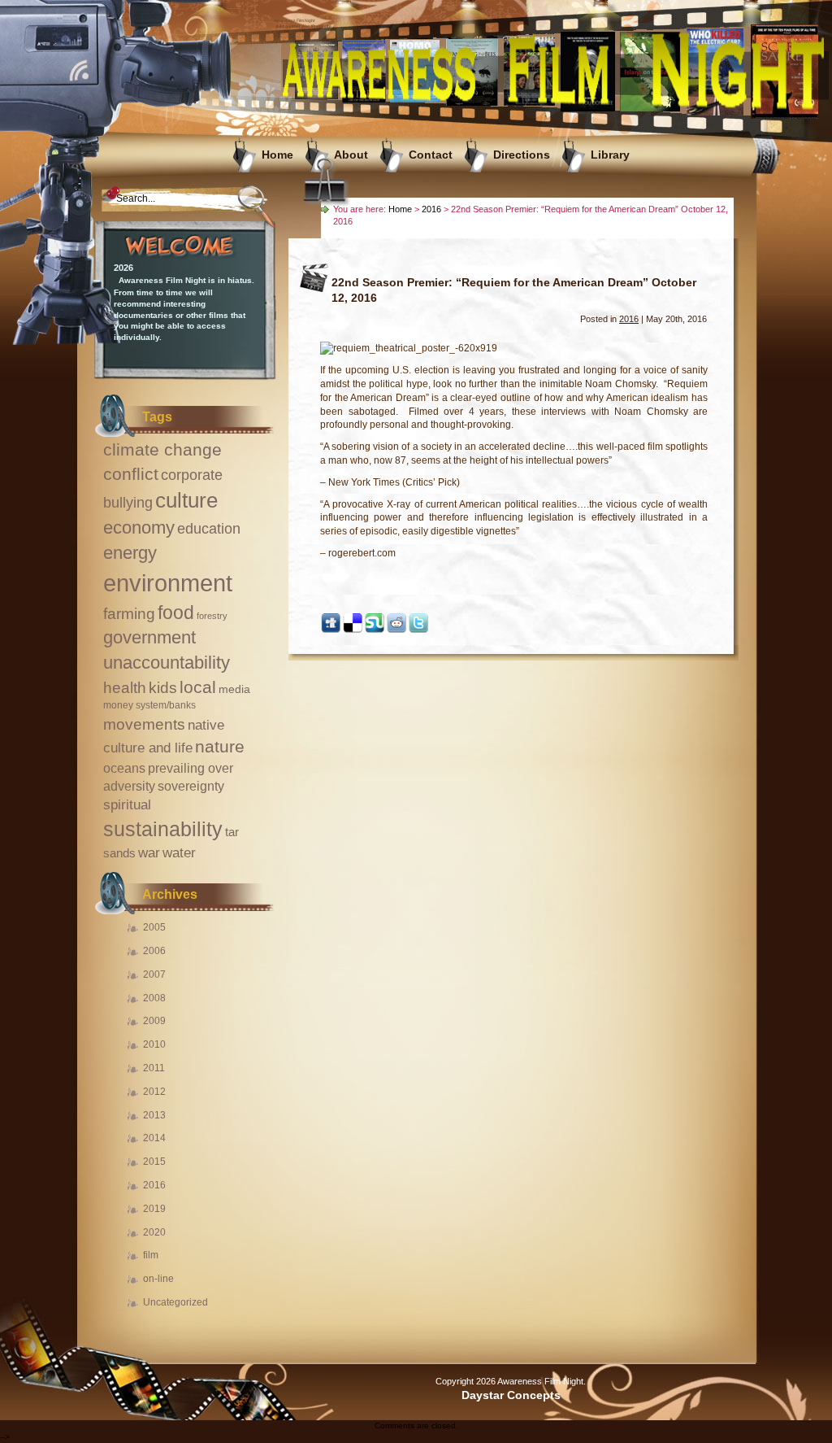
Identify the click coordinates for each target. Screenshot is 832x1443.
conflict (130, 473)
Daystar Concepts (511, 1395)
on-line (158, 1278)
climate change (162, 449)
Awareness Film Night (294, 20)
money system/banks (149, 705)
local (198, 687)
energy (130, 553)
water (179, 853)
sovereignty (191, 785)
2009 (154, 1021)
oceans (124, 768)
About (351, 154)
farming (129, 613)
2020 (154, 1232)
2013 (154, 1115)
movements (144, 724)
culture (186, 500)
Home (277, 154)
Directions (521, 154)
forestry (212, 616)
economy (139, 527)
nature (220, 746)
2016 (154, 1185)
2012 (154, 1091)
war (149, 853)
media (234, 688)
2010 (154, 1044)
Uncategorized (175, 1302)
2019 (154, 1208)
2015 (154, 1161)
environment (167, 582)
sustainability (163, 828)
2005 (154, 927)
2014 (154, 1138)
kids (163, 687)
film (150, 1255)
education (208, 529)
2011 (154, 1068)
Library (610, 154)
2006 (154, 951)
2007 (154, 974)
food (176, 612)
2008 (154, 998)
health (124, 687)
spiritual (127, 805)
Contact (431, 154)
